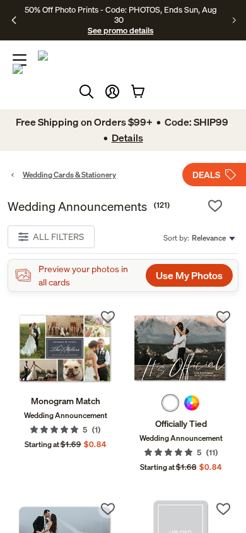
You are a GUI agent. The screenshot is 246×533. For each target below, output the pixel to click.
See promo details (120, 30)
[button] (112, 92)
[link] (65, 348)
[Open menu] (19, 60)
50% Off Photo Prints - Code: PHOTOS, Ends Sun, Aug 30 (121, 14)
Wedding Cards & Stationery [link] (69, 174)
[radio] (170, 403)
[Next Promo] (234, 20)
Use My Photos (189, 275)
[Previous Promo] (14, 20)
